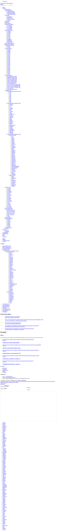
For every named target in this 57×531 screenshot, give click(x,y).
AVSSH (10, 115)
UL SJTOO (9, 198)
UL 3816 (8, 36)
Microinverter (7, 21)
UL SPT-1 (9, 188)
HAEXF (10, 122)
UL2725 (8, 225)
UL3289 (8, 69)
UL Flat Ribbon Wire (8, 218)
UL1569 (8, 60)
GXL (10, 95)
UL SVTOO (9, 195)
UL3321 (8, 62)
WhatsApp (7, 385)
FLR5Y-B (13, 151)
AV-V (10, 107)
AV (10, 106)
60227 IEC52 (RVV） (11, 213)
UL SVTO (9, 194)
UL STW (8, 205)
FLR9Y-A (13, 157)
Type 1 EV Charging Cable (12, 79)
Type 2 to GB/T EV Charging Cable (13, 86)
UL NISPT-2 (9, 192)
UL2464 (8, 219)
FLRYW (13, 139)
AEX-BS (11, 128)
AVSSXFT (11, 105)
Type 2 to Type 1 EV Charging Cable (13, 87)
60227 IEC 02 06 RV (11, 210)
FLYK (13, 140)
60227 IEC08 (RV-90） (11, 211)
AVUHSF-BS (11, 114)
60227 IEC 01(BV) (10, 214)
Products (4, 8)
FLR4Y (13, 148)
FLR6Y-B (13, 153)
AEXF (10, 118)
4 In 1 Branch (9, 27)
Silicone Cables (7, 9)
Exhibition (7, 230)
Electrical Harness (8, 217)
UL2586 (8, 224)
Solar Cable (7, 15)
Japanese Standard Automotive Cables (14, 103)
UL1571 (8, 67)
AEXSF (10, 120)
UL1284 (8, 56)
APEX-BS (11, 132)
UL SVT (8, 193)
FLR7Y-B (13, 156)
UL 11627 (9, 33)
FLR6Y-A (13, 152)
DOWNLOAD (5, 233)
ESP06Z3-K (9, 40)
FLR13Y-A (14, 159)
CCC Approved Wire (8, 209)
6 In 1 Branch (9, 29)
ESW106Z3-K (9, 41)
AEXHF (10, 104)
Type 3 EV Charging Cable (12, 81)
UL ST (8, 202)
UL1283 (8, 61)
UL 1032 (8, 38)
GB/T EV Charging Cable (11, 82)
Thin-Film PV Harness (11, 13)
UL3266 (8, 50)
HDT (10, 97)
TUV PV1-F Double (10, 19)
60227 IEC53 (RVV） (11, 212)
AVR (8, 215)
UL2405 (8, 223)
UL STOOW (9, 207)
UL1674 (8, 54)
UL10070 (9, 49)
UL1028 (8, 52)
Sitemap (19, 380)
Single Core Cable (12, 135)
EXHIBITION (5, 232)
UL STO (8, 203)
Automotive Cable (8, 90)
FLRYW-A (14, 144)
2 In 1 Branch (9, 25)
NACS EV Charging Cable (12, 89)
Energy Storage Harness (9, 44)
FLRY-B (13, 143)
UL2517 (8, 220)
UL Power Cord (8, 187)
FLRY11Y (13, 185)
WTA (10, 102)
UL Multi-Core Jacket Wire (9, 45)
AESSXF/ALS (12, 130)
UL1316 (8, 63)
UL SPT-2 (9, 189)
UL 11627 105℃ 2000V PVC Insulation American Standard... (16, 320)
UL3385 (8, 59)
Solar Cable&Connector (7, 245)
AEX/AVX (11, 116)
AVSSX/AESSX (12, 125)
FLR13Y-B (14, 162)
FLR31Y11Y (14, 184)
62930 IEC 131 (10, 18)
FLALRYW (14, 171)
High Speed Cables (8, 227)
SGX (10, 101)
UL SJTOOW (9, 201)
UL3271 (8, 58)
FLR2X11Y (14, 182)
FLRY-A (13, 142)
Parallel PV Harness (10, 11)
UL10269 (9, 31)
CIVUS (10, 113)
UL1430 (8, 66)
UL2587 (8, 73)
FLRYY (13, 177)
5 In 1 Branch (9, 28)
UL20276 (9, 221)
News (4, 234)
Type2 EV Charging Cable (12, 80)
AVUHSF (11, 111)
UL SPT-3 (9, 190)
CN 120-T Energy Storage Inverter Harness (12, 323)
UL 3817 (8, 37)
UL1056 (8, 53)
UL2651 (8, 47)
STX (10, 99)
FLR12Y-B (14, 161)
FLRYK (13, 141)
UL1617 (8, 65)
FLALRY (13, 170)
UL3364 (8, 70)
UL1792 (8, 74)
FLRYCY (13, 186)
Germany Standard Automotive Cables (14, 134)
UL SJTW (9, 199)
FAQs (4, 235)
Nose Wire (7, 228)
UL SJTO (9, 197)
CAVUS (10, 127)
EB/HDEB (11, 126)
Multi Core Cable (12, 175)
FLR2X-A (13, 173)
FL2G (13, 172)
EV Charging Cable (8, 75)
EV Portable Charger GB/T (12, 76)
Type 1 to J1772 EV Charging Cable (13, 84)
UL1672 (8, 71)
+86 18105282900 (8, 376)
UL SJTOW (9, 200)
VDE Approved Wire (8, 208)
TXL (10, 94)
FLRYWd (13, 146)
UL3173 (8, 72)
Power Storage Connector (13, 382)
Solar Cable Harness (8, 10)
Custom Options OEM (11, 14)
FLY (12, 136)
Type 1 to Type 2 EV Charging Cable (13, 85)
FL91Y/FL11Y (14, 168)
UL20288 (9, 51)
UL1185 (8, 55)
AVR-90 (8, 216)
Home (4, 7)
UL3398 (8, 64)
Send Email (2, 384)
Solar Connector (8, 23)
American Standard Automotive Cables (14, 91)
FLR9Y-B (13, 158)
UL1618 (8, 68)
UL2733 (8, 226)
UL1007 (8, 34)
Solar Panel (7, 22)
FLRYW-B (14, 147)
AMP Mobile (23, 380)
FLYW (13, 138)
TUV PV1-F (9, 16)
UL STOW (9, 206)
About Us (4, 229)
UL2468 (8, 46)
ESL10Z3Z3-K (10, 42)
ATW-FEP (11, 117)
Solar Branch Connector (9, 24)
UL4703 (8, 20)
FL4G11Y (13, 181)
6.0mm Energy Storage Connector (6, 381)
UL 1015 (8, 35)
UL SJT (8, 196)
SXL (10, 96)
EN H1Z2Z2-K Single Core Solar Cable (12, 317)
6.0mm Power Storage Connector (28, 381)
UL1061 (8, 57)
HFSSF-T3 (11, 123)
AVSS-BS (11, 131)
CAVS (10, 124)
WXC (10, 100)
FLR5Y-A (13, 150)
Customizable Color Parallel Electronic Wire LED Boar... (15, 326)
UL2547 (8, 222)
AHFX (10, 119)
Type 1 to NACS (10, 88)
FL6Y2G (13, 183)
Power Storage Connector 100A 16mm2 (42, 381)
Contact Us (5, 236)
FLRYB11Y (14, 180)
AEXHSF (11, 108)
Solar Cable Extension (11, 12)
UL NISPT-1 (9, 191)
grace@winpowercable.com (10, 377)
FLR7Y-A (13, 155)
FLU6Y (13, 154)
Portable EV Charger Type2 (12, 78)
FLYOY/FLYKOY (15, 167)
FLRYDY (13, 169)
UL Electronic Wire (8, 48)
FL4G (13, 149)
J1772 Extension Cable (11, 83)
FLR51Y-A (14, 165)
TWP (10, 92)
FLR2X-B (13, 174)
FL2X (13, 145)
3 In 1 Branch (9, 26)
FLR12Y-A (14, 160)
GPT (10, 93)
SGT (10, 98)
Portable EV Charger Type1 (12, 77)
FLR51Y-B (14, 164)
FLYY (13, 137)
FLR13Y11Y (14, 178)
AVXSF (10, 109)
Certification (7, 231)
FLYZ (13, 179)
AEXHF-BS (11, 129)
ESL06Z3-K (9, 39)
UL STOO (9, 204)
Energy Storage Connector (9, 43)
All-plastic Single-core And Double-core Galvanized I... (14, 329)
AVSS (10, 112)
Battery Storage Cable (9, 30)
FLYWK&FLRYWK (15, 166)
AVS (10, 110)
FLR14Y (13, 163)
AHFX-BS (11, 121)
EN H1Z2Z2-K (10, 17)
